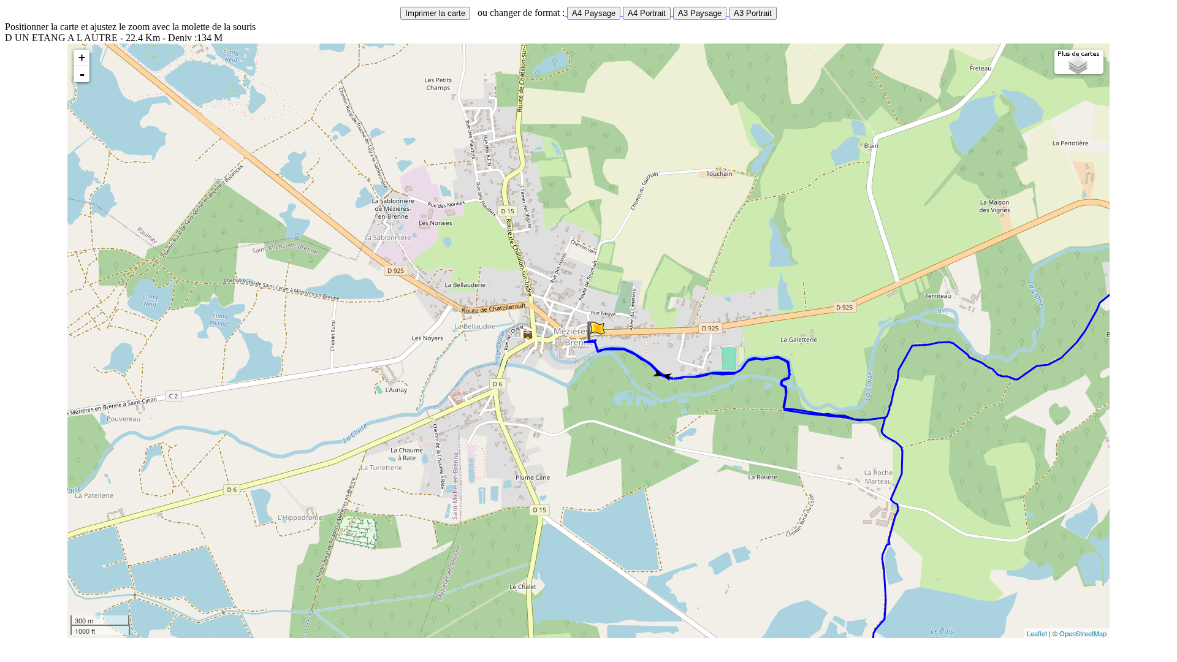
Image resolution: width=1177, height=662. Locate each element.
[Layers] (1078, 62)
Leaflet (1037, 633)
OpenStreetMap (1083, 633)
